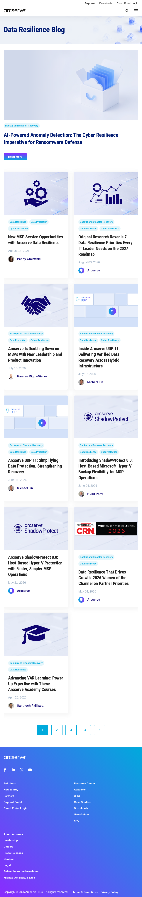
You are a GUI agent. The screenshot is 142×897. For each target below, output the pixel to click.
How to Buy (11, 789)
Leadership (11, 840)
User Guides (81, 814)
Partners (9, 795)
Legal (7, 865)
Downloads (105, 3)
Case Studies (82, 802)
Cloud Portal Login (127, 3)
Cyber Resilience (19, 228)
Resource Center (84, 783)
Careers (8, 846)
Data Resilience (18, 222)
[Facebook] (5, 770)
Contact (9, 858)
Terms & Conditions (85, 892)
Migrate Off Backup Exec (19, 877)
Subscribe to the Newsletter (21, 871)
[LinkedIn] (14, 770)
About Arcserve (13, 834)
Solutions (10, 783)
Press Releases (13, 852)
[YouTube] (30, 770)
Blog (77, 795)
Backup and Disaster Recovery (21, 125)
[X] (22, 770)
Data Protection (39, 222)
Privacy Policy (109, 892)
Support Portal (13, 802)
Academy (80, 789)
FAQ (76, 820)
